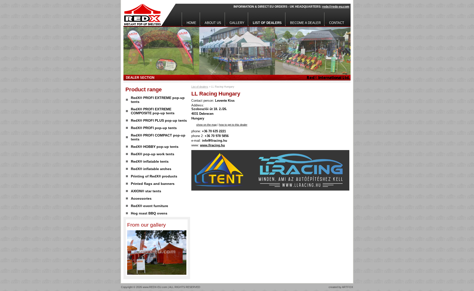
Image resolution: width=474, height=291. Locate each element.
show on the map (206, 124)
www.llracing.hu (212, 145)
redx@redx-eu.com (335, 6)
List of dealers (199, 86)
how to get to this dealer (233, 124)
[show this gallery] (156, 273)
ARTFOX (347, 287)
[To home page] (141, 13)
